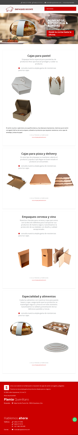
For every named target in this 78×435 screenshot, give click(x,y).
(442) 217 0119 (38, 2)
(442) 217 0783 (27, 2)
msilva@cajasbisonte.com (54, 2)
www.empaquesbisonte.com (39, 137)
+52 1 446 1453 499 (19, 426)
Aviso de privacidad (68, 2)
